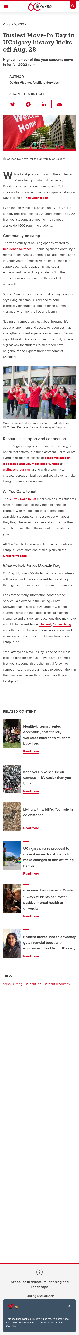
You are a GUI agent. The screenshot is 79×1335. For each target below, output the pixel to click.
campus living (12, 984)
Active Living (62, 624)
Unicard (45, 624)
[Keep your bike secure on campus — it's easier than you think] (12, 779)
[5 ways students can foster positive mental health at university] (12, 898)
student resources (57, 984)
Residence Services (17, 249)
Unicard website (15, 555)
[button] (14, 104)
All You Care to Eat (22, 499)
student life (33, 984)
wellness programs (17, 469)
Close (69, 1309)
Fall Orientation (37, 197)
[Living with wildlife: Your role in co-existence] (12, 816)
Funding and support (39, 1295)
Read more (31, 751)
